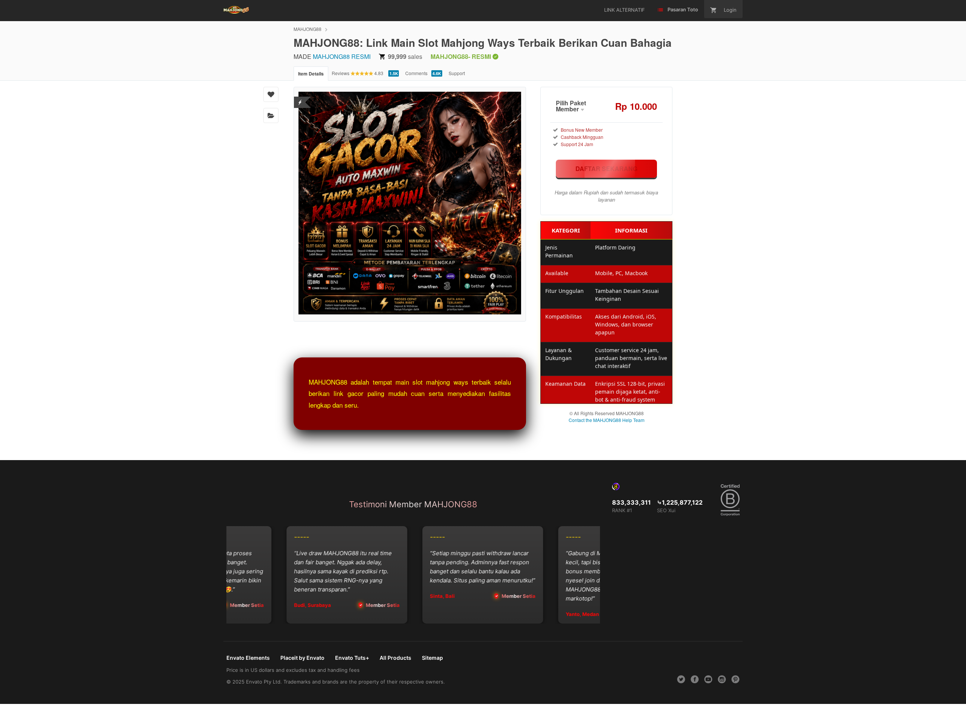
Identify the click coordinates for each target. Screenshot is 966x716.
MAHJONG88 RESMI (342, 56)
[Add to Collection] (270, 115)
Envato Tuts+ (352, 657)
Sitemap (432, 657)
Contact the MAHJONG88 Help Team (607, 420)
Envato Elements (248, 657)
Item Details (311, 73)
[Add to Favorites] (270, 94)
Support (457, 73)
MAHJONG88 (307, 29)
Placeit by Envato (302, 657)
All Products (395, 657)
